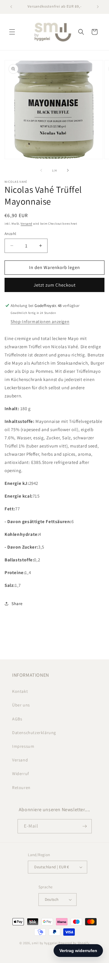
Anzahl (10, 233)
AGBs (17, 719)
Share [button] (17, 603)
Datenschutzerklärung (34, 732)
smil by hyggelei (45, 943)
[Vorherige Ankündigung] (11, 6)
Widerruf (20, 773)
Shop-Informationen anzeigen (40, 321)
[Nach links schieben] (41, 170)
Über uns (21, 705)
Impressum (23, 746)
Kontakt (20, 691)
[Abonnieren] (84, 826)
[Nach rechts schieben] (67, 170)
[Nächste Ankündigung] (97, 6)
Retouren (21, 787)
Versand (26, 224)
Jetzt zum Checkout (55, 285)
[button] (12, 32)
